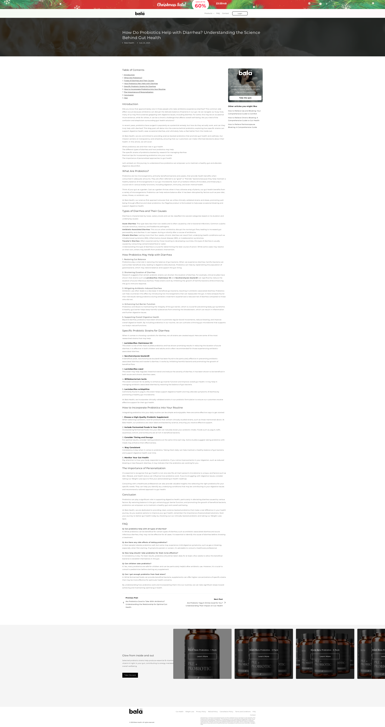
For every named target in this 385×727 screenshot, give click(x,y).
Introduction (129, 75)
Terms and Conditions (243, 711)
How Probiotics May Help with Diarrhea (141, 83)
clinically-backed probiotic (186, 516)
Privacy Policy (201, 711)
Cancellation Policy (226, 711)
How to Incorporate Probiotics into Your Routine (145, 89)
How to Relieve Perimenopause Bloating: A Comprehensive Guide (242, 126)
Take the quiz (245, 98)
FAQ (126, 98)
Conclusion (129, 95)
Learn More (202, 656)
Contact (253, 715)
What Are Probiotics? (133, 78)
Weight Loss (189, 711)
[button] (209, 13)
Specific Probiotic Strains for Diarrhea (140, 86)
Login (240, 13)
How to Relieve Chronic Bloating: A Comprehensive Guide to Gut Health (243, 119)
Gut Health (179, 711)
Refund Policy (213, 711)
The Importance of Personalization (138, 92)
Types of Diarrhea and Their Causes (139, 81)
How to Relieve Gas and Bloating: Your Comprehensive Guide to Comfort (244, 112)
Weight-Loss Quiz (139, 479)
